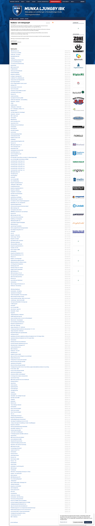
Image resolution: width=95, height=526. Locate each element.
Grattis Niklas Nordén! (15, 455)
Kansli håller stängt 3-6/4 (15, 152)
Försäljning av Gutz (14, 195)
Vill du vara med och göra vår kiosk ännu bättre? (19, 206)
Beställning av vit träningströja (16, 218)
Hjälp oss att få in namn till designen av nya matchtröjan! (21, 356)
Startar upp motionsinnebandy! (16, 70)
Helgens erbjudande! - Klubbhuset (17, 330)
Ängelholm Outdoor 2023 (15, 137)
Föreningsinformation (55, 1)
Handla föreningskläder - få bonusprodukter (19, 294)
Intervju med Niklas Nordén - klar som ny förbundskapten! (21, 318)
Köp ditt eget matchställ (15, 81)
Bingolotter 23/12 (14, 110)
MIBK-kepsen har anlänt (15, 446)
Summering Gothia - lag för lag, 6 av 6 (18, 161)
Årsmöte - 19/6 (13, 460)
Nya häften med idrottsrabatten (16, 193)
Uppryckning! (13, 383)
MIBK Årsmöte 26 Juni (15, 50)
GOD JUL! (12, 413)
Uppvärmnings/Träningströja (16, 226)
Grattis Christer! (13, 464)
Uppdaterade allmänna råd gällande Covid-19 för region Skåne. (22, 338)
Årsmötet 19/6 (13, 457)
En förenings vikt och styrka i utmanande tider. (19, 375)
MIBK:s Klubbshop (14, 348)
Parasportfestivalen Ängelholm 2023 (17, 141)
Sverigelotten (13, 139)
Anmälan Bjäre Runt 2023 (15, 135)
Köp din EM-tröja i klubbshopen (16, 280)
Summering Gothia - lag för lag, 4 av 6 (18, 164)
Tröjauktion (13, 392)
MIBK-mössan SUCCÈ (15, 67)
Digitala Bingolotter (14, 386)
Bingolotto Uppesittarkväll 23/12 (17, 182)
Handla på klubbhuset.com (16, 347)
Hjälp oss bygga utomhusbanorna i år (18, 283)
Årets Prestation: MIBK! (15, 459)
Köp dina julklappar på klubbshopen (17, 321)
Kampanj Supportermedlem (16, 430)
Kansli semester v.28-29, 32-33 (16, 87)
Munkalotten (13, 401)
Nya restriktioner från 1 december (17, 240)
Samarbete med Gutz (15, 334)
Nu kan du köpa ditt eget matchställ (17, 370)
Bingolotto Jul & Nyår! (15, 238)
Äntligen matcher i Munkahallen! (16, 269)
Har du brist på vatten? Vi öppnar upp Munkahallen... (20, 511)
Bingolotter (13, 312)
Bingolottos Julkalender (15, 74)
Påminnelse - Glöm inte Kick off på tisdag (18, 444)
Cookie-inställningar (14, 522)
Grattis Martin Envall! (14, 148)
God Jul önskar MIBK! (15, 179)
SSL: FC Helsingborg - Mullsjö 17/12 (17, 108)
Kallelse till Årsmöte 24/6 (15, 357)
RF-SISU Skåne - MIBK (15, 368)
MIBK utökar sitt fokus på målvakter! (17, 437)
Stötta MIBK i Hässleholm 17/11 (16, 428)
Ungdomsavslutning (14, 96)
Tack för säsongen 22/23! (15, 146)
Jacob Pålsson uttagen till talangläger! (18, 222)
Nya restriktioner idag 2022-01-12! (17, 229)
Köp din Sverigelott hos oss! (16, 153)
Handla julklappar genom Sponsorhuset (18, 419)
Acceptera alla (88, 522)
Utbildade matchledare (15, 484)
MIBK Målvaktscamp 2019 (15, 477)
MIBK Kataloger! (14, 468)
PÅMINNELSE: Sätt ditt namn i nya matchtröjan (19, 211)
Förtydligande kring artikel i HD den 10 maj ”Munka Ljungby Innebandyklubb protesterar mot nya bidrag (30, 366)
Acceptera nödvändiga (78, 522)
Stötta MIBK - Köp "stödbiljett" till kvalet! (18, 395)
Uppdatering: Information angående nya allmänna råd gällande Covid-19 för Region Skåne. (27, 336)
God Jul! (12, 233)
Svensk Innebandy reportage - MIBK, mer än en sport (20, 298)
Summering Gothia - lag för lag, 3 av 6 (18, 166)
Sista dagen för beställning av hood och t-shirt (19, 421)
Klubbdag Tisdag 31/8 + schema (17, 267)
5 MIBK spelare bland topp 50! (16, 316)
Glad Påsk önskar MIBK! (15, 397)
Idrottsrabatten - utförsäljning (16, 291)
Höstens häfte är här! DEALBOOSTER (17, 79)
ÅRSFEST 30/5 (13, 403)
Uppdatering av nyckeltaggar (16, 197)
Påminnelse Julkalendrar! (15, 242)
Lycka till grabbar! (14, 175)
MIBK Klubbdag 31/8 (14, 271)
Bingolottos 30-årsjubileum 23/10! (17, 253)
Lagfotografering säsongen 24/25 (17, 59)
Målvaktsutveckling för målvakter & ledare (18, 262)
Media (72, 1)
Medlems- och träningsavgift (20, 23)
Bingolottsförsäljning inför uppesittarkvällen (19, 332)
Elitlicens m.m (13, 256)
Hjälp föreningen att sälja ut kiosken (17, 296)
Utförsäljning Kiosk (14, 390)
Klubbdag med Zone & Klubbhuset (17, 124)
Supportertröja (13, 65)
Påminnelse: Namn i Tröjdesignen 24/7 (18, 345)
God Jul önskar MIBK (14, 307)
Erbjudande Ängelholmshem (16, 204)
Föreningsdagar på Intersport (16, 448)
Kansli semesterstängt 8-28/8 (16, 133)
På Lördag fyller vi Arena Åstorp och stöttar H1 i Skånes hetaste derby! (24, 157)
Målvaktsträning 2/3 (14, 224)
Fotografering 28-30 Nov (15, 186)
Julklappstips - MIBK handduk (16, 184)
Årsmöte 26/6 (13, 213)
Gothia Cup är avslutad (15, 410)
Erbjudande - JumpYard (15, 101)
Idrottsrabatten (13, 126)
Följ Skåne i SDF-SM (14, 247)
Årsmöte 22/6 (13, 278)
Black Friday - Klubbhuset (15, 325)
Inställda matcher (14, 105)
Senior (22, 1)
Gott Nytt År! (13, 177)
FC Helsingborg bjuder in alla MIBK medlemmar (19, 433)
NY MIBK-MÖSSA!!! (14, 68)
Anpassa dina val (63, 522)
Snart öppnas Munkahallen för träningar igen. (19, 301)
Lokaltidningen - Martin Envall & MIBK (17, 300)
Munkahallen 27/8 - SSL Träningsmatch (18, 202)
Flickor (27, 1)
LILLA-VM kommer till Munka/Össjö (17, 63)
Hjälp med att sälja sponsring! (16, 276)
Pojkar (33, 1)
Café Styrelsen (13, 117)
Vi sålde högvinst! (14, 303)
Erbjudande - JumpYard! (15, 114)
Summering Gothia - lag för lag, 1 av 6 (18, 170)
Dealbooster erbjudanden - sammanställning (19, 99)
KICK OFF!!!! (13, 491)
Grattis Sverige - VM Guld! (15, 236)
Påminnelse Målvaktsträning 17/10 (17, 254)
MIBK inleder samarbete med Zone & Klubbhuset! (20, 379)
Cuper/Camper (65, 1)
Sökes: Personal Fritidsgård (16, 408)
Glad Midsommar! (14, 352)
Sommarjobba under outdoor (16, 209)
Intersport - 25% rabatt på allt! (16, 473)
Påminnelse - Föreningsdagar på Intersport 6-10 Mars (20, 471)
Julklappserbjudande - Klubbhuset (17, 314)
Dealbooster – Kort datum (15, 54)
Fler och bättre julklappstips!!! (16, 478)
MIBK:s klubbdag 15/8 (15, 208)
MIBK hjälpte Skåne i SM (15, 171)
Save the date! (13, 132)
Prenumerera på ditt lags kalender (17, 498)
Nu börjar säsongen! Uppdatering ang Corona (19, 343)
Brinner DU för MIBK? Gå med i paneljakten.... (19, 500)
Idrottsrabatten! (13, 462)
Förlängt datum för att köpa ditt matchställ (18, 359)
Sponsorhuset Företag (15, 377)
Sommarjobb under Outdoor (16, 92)
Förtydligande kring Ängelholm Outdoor (18, 513)
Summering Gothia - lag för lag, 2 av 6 (18, 168)
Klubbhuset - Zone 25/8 (15, 350)
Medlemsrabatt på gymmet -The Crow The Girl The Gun (21, 509)
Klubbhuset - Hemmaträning (16, 285)
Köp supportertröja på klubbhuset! (17, 274)
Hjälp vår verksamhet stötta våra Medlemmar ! (19, 505)
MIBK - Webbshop (14, 516)
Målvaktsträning (14, 119)
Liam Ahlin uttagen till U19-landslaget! (18, 112)
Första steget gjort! (14, 388)
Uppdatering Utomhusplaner (16, 363)
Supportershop (13, 435)
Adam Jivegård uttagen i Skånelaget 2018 (18, 482)
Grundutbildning (14, 493)
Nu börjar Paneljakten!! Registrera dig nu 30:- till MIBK (20, 502)
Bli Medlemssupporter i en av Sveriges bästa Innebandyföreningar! (23, 507)
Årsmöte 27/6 (13, 94)
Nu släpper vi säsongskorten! (16, 76)
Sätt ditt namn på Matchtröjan (16, 372)
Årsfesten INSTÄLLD (14, 381)
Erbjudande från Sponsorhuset (16, 440)
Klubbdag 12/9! (13, 85)
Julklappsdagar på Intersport (16, 415)
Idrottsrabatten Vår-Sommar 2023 (17, 150)
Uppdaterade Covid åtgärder (16, 292)
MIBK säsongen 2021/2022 (16, 215)
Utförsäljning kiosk (14, 173)
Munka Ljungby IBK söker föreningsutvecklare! (19, 227)
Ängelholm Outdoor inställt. (16, 354)
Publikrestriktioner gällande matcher (17, 260)
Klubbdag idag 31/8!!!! (15, 265)
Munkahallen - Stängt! (15, 310)
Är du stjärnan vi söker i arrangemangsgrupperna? (20, 200)
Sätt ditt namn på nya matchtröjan (17, 217)
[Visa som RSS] (52, 22)
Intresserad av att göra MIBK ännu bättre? (18, 90)
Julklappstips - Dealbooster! (16, 106)
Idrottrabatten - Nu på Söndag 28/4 (17, 466)
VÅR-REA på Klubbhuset (15, 289)
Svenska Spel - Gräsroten (15, 495)
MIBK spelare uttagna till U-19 (16, 144)
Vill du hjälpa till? (14, 128)
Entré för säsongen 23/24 (15, 121)
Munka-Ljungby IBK (15, 1)
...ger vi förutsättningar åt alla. (16, 61)
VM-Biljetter (13, 58)
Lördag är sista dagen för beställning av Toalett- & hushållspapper (23, 422)
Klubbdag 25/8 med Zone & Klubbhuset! (18, 341)
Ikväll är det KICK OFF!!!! (15, 489)
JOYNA (12, 103)
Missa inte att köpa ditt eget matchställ (18, 361)
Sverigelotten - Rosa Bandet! (16, 191)
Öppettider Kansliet (14, 155)
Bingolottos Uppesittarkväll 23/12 (17, 188)
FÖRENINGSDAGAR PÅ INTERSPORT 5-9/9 (18, 504)
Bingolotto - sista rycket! (15, 235)
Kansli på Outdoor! (14, 453)
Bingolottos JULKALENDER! (16, 486)
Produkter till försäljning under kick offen (18, 442)
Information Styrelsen (15, 130)
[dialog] (76, 519)
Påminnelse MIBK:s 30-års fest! (16, 244)
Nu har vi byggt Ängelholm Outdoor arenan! (19, 83)
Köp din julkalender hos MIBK (16, 439)
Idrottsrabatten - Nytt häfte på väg (17, 496)
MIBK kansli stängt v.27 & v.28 (16, 273)
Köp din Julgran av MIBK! (15, 249)
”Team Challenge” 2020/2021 (16, 404)
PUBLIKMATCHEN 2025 (15, 56)
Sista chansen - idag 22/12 (16, 309)
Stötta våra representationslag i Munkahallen (19, 426)
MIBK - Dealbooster (14, 115)
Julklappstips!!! (13, 480)
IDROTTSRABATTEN (14, 487)
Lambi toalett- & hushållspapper (17, 431)
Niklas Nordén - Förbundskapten (17, 319)
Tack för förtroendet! (14, 88)
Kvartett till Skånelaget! (15, 72)
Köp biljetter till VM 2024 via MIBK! (17, 97)
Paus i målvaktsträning (15, 180)
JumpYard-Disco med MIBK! (16, 52)
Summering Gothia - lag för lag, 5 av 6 (18, 162)
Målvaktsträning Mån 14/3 (15, 220)
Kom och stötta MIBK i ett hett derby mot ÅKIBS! (19, 159)
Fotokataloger (13, 469)
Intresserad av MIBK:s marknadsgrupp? (18, 374)
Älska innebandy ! (14, 475)
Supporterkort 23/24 (14, 123)
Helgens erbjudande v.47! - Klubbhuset (18, 327)
